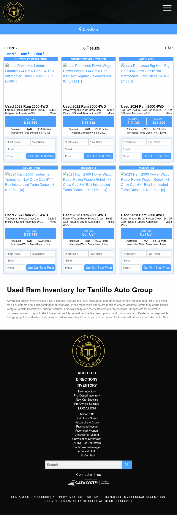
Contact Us (20, 497)
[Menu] (167, 8)
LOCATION (87, 408)
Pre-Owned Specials (86, 403)
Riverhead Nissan (87, 426)
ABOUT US (87, 373)
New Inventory (87, 391)
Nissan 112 (87, 414)
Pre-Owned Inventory (87, 395)
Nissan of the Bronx (87, 422)
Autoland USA (87, 451)
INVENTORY (87, 385)
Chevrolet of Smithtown (86, 439)
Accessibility (44, 497)
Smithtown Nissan (87, 418)
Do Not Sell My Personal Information (135, 497)
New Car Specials (87, 399)
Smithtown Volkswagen (87, 447)
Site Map (94, 497)
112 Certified (87, 455)
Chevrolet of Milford (87, 435)
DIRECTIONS (87, 379)
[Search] (127, 465)
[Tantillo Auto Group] (13, 11)
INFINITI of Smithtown (87, 443)
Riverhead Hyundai (86, 430)
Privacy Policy (71, 497)
